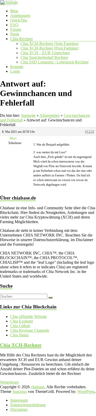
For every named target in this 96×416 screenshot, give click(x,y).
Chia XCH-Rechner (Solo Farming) (49, 43)
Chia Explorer (21, 321)
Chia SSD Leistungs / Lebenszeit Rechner (54, 62)
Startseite (28, 115)
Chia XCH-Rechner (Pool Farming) (49, 48)
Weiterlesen (9, 382)
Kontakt (16, 66)
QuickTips (18, 20)
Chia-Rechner (21, 38)
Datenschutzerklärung (28, 405)
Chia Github (20, 326)
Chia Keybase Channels (29, 330)
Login (15, 71)
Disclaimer (19, 409)
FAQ (14, 25)
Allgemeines (49, 115)
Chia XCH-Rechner (20, 345)
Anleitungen (20, 15)
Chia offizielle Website (28, 316)
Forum (15, 29)
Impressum (19, 400)
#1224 (89, 132)
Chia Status (19, 335)
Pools (14, 34)
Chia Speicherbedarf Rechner (44, 57)
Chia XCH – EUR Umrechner (45, 53)
